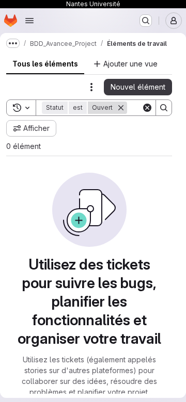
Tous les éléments (45, 63)
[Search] (164, 107)
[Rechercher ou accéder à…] (146, 20)
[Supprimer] (121, 108)
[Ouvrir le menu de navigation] (29, 20)
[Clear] (147, 108)
